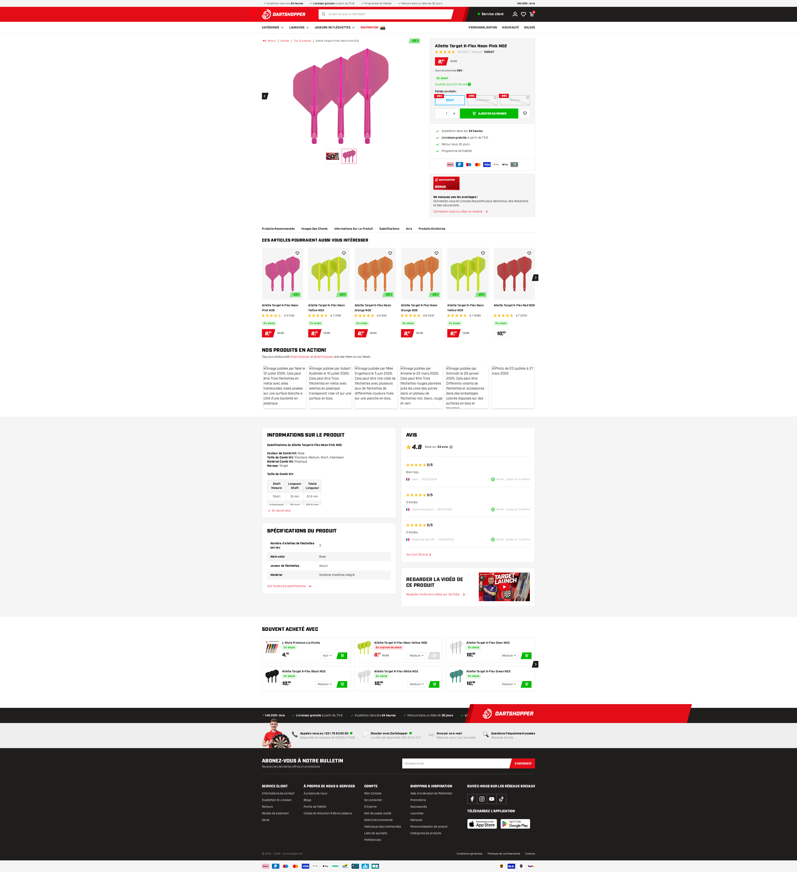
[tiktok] (501, 799)
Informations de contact (278, 793)
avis (409, 229)
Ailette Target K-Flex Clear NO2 (488, 643)
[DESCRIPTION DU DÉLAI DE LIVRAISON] (469, 84)
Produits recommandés (278, 229)
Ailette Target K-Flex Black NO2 (303, 671)
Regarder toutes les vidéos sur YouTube (433, 594)
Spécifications (389, 229)
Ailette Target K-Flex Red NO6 (514, 305)
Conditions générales (470, 853)
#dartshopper (300, 357)
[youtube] (492, 799)
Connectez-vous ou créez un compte (458, 211)
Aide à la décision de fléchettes (431, 793)
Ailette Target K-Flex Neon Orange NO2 (373, 308)
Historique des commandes (382, 826)
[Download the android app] (515, 824)
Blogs (307, 800)
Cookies (530, 853)
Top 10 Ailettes (302, 40)
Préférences (372, 840)
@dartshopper (323, 357)
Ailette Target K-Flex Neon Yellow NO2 (326, 308)
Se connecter (373, 800)
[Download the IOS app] (482, 824)
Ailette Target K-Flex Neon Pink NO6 (280, 308)
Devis (265, 820)
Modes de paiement (275, 813)
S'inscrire (370, 806)
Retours (267, 806)
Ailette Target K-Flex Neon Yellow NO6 (465, 308)
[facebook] (472, 799)
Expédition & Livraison (277, 800)
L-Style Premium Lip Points (301, 643)
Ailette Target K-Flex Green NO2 (488, 671)
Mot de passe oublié (377, 813)
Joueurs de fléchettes (333, 27)
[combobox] (387, 14)
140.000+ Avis (526, 3)
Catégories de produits (425, 833)
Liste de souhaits (375, 833)
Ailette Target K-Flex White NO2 (396, 671)
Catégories (270, 27)
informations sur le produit (353, 229)
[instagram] (482, 799)
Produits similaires (432, 229)
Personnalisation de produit (429, 826)
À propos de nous (315, 793)
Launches (297, 27)
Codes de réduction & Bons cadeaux (328, 813)
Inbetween (482, 100)
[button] (285, 387)
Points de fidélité (315, 806)
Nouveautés (418, 806)
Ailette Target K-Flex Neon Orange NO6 (419, 308)
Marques (416, 820)
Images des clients (314, 229)
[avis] (451, 447)
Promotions (418, 800)
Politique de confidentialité (504, 853)
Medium (515, 100)
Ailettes (285, 40)
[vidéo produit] (504, 587)
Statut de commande (378, 820)
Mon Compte (373, 793)
